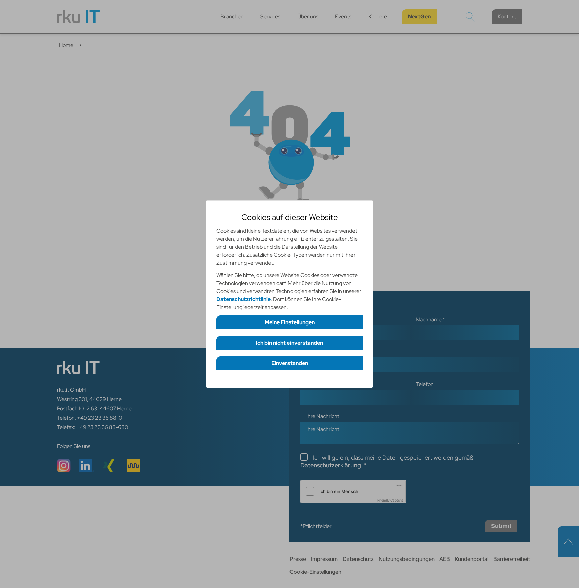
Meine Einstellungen (290, 322)
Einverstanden (289, 363)
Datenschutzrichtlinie (243, 299)
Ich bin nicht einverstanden (289, 342)
